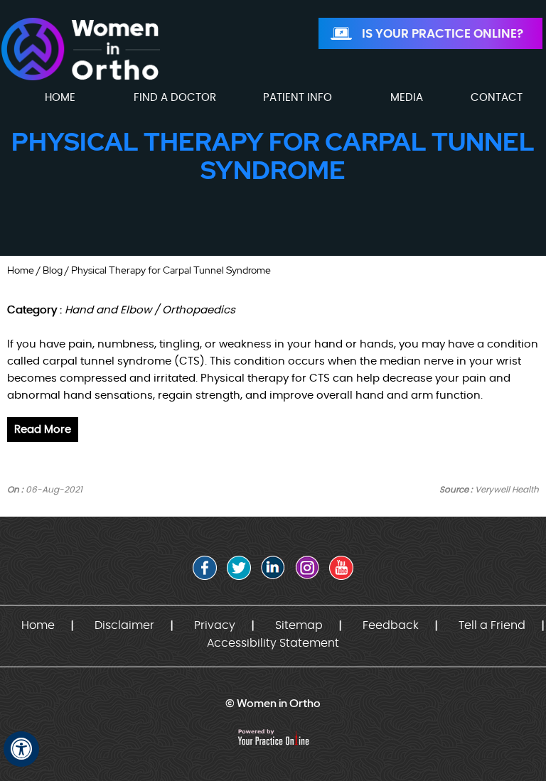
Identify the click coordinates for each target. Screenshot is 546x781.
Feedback (391, 625)
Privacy (214, 625)
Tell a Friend (492, 625)
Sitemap (299, 625)
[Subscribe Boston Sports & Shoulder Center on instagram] (307, 568)
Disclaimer (124, 625)
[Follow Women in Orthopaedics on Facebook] (205, 568)
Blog (53, 270)
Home (20, 270)
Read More (42, 429)
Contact (497, 97)
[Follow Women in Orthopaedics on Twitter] (239, 568)
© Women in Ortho (273, 703)
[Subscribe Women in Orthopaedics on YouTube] (341, 568)
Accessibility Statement (273, 643)
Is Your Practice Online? (442, 34)
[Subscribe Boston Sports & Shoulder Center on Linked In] (273, 568)
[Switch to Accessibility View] (21, 749)
